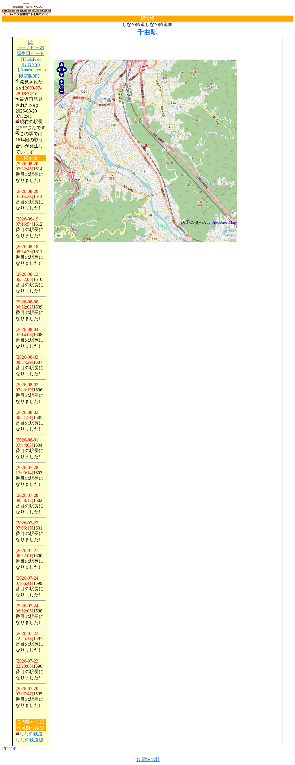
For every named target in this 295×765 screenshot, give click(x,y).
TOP (11, 748)
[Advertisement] (145, 48)
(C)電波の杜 (147, 759)
